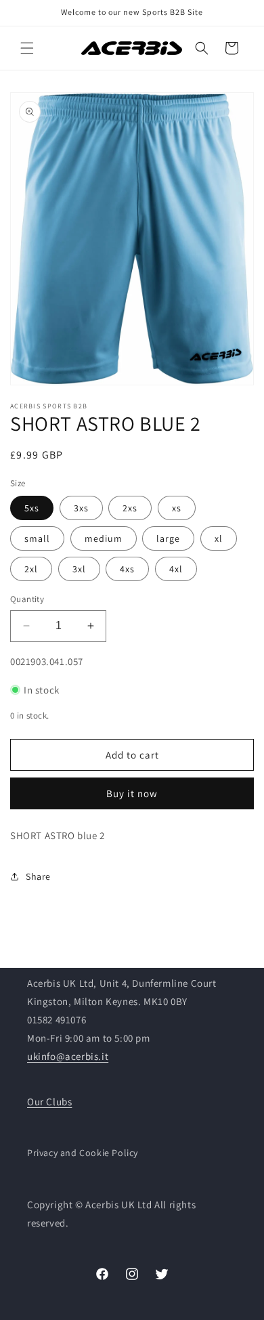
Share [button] (38, 876)
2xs (130, 508)
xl (219, 538)
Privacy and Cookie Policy (82, 1153)
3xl (79, 569)
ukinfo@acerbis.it (67, 1056)
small (37, 538)
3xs (81, 508)
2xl (31, 569)
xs (176, 508)
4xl (176, 569)
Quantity (27, 599)
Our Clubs (49, 1101)
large (168, 538)
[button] (27, 48)
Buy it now (132, 793)
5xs (31, 508)
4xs (127, 569)
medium (104, 538)
